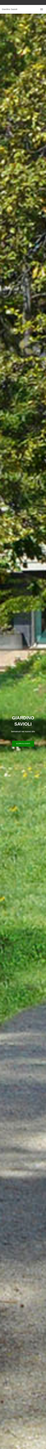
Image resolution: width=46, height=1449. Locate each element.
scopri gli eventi (23, 743)
